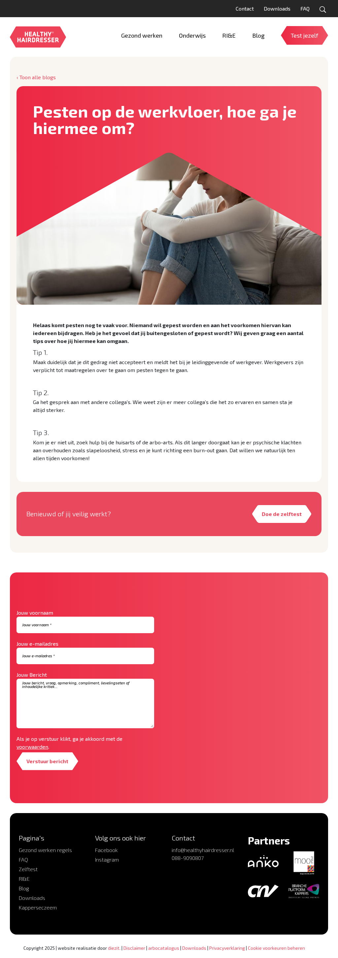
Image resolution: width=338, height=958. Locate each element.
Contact (245, 8)
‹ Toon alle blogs (36, 77)
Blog (24, 888)
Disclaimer (134, 948)
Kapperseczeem (38, 907)
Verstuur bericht (47, 761)
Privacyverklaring (227, 948)
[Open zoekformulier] (323, 9)
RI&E (24, 878)
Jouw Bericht (32, 674)
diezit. (114, 948)
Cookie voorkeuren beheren (276, 948)
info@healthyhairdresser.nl (203, 850)
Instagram (107, 859)
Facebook (106, 850)
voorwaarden (32, 746)
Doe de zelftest (282, 514)
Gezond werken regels (45, 850)
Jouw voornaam (35, 612)
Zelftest (28, 869)
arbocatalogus (163, 948)
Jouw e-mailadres (37, 643)
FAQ (305, 8)
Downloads (277, 8)
